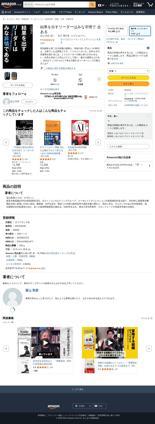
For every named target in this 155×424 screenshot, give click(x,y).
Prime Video (111, 12)
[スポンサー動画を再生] (45, 343)
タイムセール (126, 12)
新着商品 (140, 12)
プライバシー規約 (55, 415)
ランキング (79, 12)
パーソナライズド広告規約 (75, 415)
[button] (6, 12)
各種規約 (92, 415)
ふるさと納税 (49, 12)
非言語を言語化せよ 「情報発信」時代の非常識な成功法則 (52, 362)
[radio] (117, 31)
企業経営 (10, 260)
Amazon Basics (95, 12)
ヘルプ (36, 12)
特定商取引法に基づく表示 (109, 415)
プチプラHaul (65, 12)
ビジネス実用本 (13, 264)
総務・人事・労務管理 (64, 19)
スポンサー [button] (7, 322)
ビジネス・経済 (13, 19)
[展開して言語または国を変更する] (106, 5)
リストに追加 (115, 146)
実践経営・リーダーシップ (32, 19)
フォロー (29, 101)
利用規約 (41, 415)
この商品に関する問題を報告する (60, 68)
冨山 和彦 (44, 35)
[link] (24, 150)
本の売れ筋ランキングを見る (60, 253)
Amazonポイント (22, 12)
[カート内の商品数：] (150, 4)
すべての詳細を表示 (49, 89)
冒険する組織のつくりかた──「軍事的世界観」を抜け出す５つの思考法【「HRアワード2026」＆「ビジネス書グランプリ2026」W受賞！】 (117, 364)
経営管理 (49, 19)
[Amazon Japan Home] (53, 407)
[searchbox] (61, 4)
